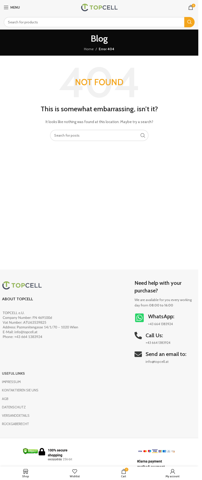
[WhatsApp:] (139, 318)
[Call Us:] (138, 335)
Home (89, 49)
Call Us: (154, 335)
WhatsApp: (161, 316)
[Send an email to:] (138, 354)
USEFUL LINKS (13, 373)
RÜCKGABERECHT (15, 424)
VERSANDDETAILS (16, 415)
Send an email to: (166, 354)
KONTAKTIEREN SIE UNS (20, 390)
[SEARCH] (189, 22)
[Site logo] (99, 7)
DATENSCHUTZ (14, 407)
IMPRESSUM (11, 382)
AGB (5, 399)
